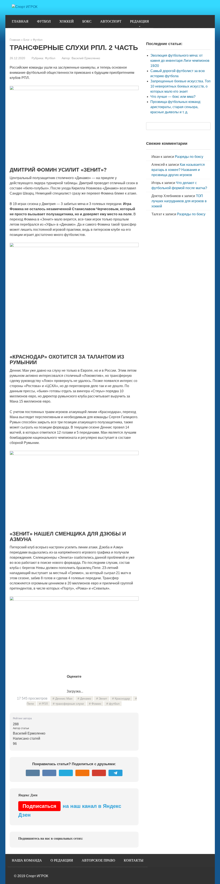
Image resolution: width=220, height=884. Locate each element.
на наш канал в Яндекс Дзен (69, 810)
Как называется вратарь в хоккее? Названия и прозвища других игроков (178, 170)
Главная (20, 21)
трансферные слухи (69, 703)
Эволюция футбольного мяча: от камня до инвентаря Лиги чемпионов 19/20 (179, 61)
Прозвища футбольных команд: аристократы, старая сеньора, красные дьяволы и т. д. (175, 107)
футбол (114, 703)
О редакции (61, 860)
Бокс (87, 21)
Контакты (133, 860)
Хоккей (66, 21)
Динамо (85, 698)
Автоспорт (110, 21)
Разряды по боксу (189, 156)
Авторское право (98, 860)
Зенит (103, 698)
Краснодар (122, 698)
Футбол (44, 21)
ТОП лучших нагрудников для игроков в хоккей (179, 201)
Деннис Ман (63, 698)
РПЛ (45, 703)
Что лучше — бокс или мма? (173, 96)
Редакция (139, 21)
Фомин (96, 703)
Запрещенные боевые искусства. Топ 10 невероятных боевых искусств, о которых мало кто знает (180, 86)
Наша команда (27, 860)
